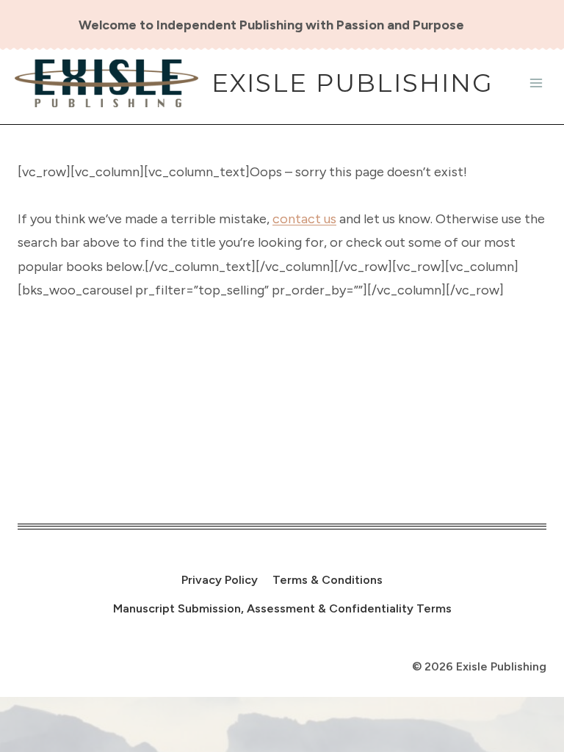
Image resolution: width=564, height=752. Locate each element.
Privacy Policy (219, 580)
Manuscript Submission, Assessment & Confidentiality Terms (282, 608)
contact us (304, 219)
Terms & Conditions (327, 580)
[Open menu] (535, 83)
